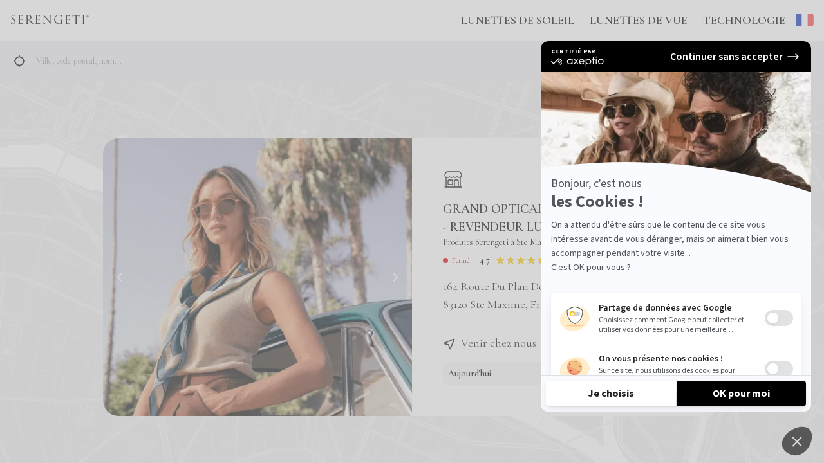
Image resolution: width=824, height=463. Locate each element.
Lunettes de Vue (639, 20)
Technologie (744, 20)
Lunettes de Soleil (517, 20)
